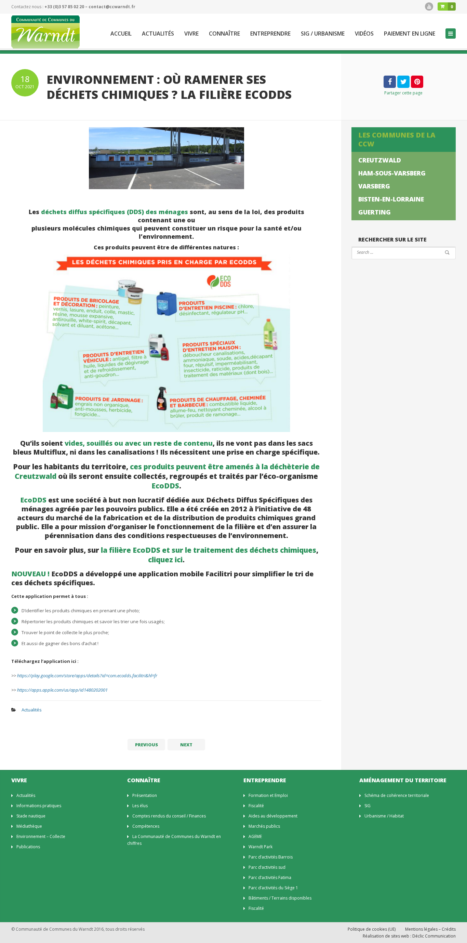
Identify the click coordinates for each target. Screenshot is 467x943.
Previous (146, 745)
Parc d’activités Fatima (270, 877)
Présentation (144, 795)
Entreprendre (270, 33)
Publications (28, 847)
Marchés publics (264, 826)
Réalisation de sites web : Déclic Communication (409, 936)
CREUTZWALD (379, 160)
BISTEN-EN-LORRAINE (391, 199)
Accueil (121, 33)
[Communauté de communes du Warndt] (45, 32)
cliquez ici (165, 559)
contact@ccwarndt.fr (112, 7)
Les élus (140, 806)
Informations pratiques (38, 806)
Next (186, 745)
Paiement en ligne (409, 33)
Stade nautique (30, 816)
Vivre (191, 33)
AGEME (255, 836)
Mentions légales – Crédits (430, 929)
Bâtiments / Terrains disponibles (280, 898)
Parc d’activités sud (267, 867)
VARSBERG (374, 186)
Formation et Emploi (268, 795)
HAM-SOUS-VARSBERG (392, 173)
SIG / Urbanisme (323, 33)
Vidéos (364, 33)
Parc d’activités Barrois (271, 857)
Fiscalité (256, 806)
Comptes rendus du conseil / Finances (169, 816)
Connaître (224, 33)
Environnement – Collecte (40, 836)
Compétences (145, 826)
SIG (367, 806)
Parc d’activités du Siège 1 (273, 888)
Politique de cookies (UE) (372, 929)
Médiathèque (29, 826)
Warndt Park (260, 847)
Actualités (158, 33)
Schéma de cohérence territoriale (396, 795)
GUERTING (374, 212)
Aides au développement (273, 816)
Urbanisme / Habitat (384, 816)
